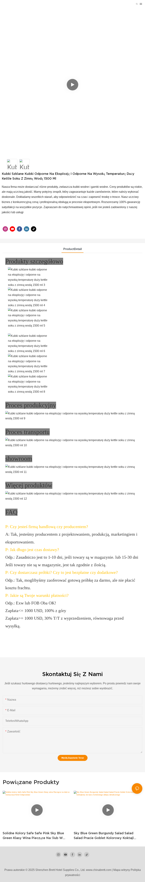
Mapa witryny (121, 869)
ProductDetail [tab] (72, 249)
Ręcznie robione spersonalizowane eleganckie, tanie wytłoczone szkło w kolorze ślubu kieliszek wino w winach (107, 835)
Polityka (136, 869)
